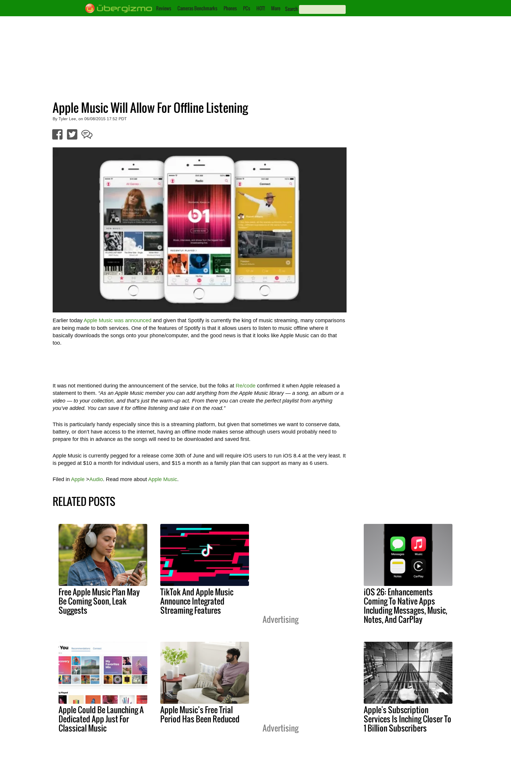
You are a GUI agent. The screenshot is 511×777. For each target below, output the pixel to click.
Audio (96, 479)
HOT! (260, 8)
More (275, 8)
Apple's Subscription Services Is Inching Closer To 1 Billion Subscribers (407, 719)
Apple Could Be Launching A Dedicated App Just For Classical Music (101, 719)
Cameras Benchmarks (197, 8)
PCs (246, 8)
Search (291, 8)
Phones (230, 8)
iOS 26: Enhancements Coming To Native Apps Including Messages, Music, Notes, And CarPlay (405, 605)
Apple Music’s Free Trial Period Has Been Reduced (200, 714)
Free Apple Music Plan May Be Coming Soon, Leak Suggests (99, 601)
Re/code (246, 386)
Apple (78, 479)
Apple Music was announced (117, 320)
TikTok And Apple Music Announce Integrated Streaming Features (196, 601)
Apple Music (162, 479)
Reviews (163, 8)
